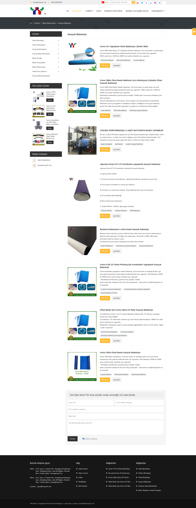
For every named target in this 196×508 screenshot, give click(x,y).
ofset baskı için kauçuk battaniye (126, 246)
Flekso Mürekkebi (38, 45)
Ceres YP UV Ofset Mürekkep (119, 469)
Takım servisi (83, 473)
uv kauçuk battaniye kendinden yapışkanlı (137, 289)
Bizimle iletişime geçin (40, 463)
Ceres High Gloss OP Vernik (118, 477)
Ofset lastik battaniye (120, 110)
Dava (98, 11)
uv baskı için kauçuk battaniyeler (111, 289)
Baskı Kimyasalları (38, 62)
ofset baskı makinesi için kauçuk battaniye (114, 335)
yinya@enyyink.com (39, 2)
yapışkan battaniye (121, 210)
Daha (50, 100)
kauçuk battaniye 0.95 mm (109, 293)
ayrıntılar (116, 65)
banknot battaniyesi (107, 246)
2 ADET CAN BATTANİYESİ (134, 144)
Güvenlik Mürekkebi (39, 49)
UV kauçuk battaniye (127, 332)
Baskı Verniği (37, 58)
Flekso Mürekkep (144, 473)
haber (80, 477)
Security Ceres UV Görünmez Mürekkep (122, 473)
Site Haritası (82, 486)
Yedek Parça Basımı (39, 71)
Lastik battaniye (105, 110)
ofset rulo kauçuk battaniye (109, 332)
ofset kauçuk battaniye (121, 374)
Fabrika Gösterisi (113, 11)
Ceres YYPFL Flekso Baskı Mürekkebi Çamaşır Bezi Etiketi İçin (51, 94)
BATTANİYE (118, 144)
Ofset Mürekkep (38, 40)
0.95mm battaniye (106, 210)
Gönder (72, 439)
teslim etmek (83, 469)
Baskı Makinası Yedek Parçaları (149, 490)
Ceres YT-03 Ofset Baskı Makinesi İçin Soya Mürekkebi (52, 108)
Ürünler (76, 11)
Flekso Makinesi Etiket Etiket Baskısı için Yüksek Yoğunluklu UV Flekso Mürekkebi (52, 136)
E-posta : (33, 486)
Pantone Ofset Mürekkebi (147, 486)
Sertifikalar (82, 482)
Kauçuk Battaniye (144, 482)
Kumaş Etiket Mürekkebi (41, 54)
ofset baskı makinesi (107, 60)
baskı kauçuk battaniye (139, 374)
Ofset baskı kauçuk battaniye (138, 110)
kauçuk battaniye (106, 374)
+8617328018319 (56, 2)
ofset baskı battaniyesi (123, 60)
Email (105, 65)
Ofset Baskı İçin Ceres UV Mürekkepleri (122, 482)
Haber (89, 11)
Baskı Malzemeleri (49, 23)
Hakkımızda (157, 11)
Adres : (32, 469)
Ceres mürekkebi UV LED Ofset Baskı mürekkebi (52, 122)
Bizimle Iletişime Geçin (137, 11)
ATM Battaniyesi (135, 210)
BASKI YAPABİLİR (106, 144)
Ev (68, 11)
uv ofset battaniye (139, 60)
